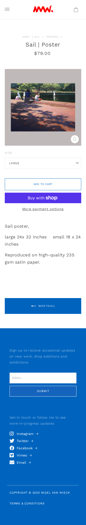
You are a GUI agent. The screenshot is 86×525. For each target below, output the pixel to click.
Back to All (46, 305)
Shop (25, 36)
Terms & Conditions (27, 503)
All (37, 36)
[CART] (76, 10)
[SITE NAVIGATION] (7, 9)
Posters (52, 36)
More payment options (43, 209)
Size (8, 153)
